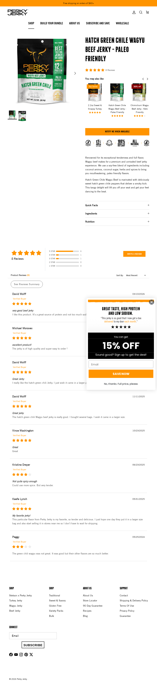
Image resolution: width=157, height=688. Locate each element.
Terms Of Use (127, 605)
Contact (124, 595)
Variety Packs (56, 610)
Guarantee (125, 615)
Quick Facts (91, 205)
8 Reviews (110, 70)
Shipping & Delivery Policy (134, 600)
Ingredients (91, 213)
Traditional (54, 595)
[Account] (133, 12)
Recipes (87, 610)
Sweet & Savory (57, 600)
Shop (31, 23)
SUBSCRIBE (32, 645)
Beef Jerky (14, 610)
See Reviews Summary (27, 284)
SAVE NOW (121, 374)
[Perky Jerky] (18, 12)
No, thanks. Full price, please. (121, 384)
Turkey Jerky (15, 600)
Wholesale (122, 23)
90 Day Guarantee (92, 605)
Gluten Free (55, 605)
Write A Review (134, 254)
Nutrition (90, 221)
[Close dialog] (151, 302)
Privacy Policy (127, 610)
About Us (74, 23)
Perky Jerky (22, 679)
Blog (85, 615)
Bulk (51, 615)
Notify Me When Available (117, 131)
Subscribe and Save (98, 23)
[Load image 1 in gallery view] (43, 71)
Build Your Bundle (51, 23)
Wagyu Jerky (15, 605)
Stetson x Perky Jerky (20, 595)
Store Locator (90, 600)
